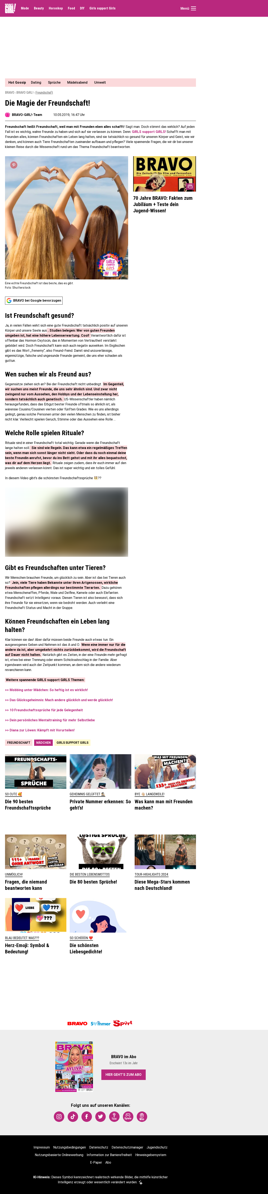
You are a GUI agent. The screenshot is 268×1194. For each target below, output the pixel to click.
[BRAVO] (77, 1023)
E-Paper (96, 1162)
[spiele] (128, 1116)
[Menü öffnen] (193, 8)
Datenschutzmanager (127, 1147)
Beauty (39, 8)
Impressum (42, 1147)
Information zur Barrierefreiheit (109, 1155)
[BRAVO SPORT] (123, 1023)
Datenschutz (98, 1147)
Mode (25, 8)
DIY (82, 8)
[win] (142, 1116)
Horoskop (56, 8)
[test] (114, 1116)
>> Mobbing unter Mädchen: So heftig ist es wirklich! (46, 690)
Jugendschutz (157, 1147)
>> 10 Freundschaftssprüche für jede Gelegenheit (44, 710)
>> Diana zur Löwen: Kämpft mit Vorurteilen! (40, 730)
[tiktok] (73, 1116)
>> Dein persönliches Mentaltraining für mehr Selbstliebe (50, 720)
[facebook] (86, 1116)
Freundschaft (44, 93)
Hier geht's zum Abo (124, 1075)
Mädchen (43, 742)
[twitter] (100, 1116)
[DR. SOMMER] (100, 1023)
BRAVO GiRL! (24, 93)
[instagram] (59, 1116)
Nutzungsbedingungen (69, 1147)
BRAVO (9, 93)
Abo (108, 1162)
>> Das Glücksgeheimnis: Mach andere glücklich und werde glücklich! (59, 700)
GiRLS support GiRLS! (149, 132)
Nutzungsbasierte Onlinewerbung (59, 1155)
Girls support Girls (102, 8)
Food (71, 8)
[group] (98, 82)
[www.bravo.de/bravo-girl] (10, 8)
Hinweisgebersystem (150, 1155)
